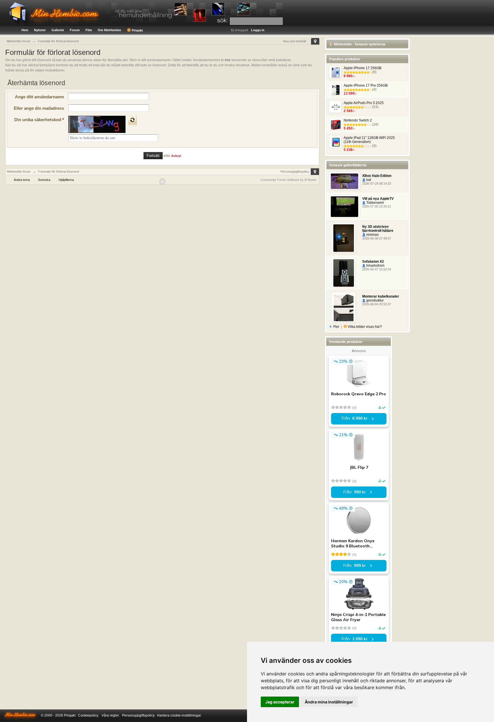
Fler (336, 327)
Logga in (257, 30)
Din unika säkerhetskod (39, 119)
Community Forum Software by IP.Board (288, 180)
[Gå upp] (162, 181)
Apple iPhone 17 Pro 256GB (366, 85)
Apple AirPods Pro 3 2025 (364, 103)
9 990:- (349, 76)
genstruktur (374, 300)
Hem (24, 30)
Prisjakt (137, 30)
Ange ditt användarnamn (39, 96)
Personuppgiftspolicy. (138, 715)
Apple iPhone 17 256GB (362, 68)
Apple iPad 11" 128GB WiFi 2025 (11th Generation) (369, 140)
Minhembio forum (19, 171)
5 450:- (349, 128)
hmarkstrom (375, 266)
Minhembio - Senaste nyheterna (359, 44)
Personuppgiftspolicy (294, 171)
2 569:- (349, 111)
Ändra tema (22, 180)
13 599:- (350, 93)
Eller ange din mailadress (39, 108)
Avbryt (176, 155)
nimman (372, 235)
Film (88, 30)
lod (368, 180)
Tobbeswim (374, 203)
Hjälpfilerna (66, 180)
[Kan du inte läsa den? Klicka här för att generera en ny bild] (132, 120)
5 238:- (349, 150)
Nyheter (40, 30)
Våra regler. (110, 715)
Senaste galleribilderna (347, 165)
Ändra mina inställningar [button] (329, 701)
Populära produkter (344, 59)
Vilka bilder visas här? (364, 327)
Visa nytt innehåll (294, 41)
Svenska (44, 180)
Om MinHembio (109, 30)
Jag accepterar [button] (279, 701)
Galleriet (57, 30)
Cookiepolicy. (88, 715)
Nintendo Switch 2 (358, 120)
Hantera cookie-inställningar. (179, 715)
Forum (75, 30)
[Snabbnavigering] (315, 41)
